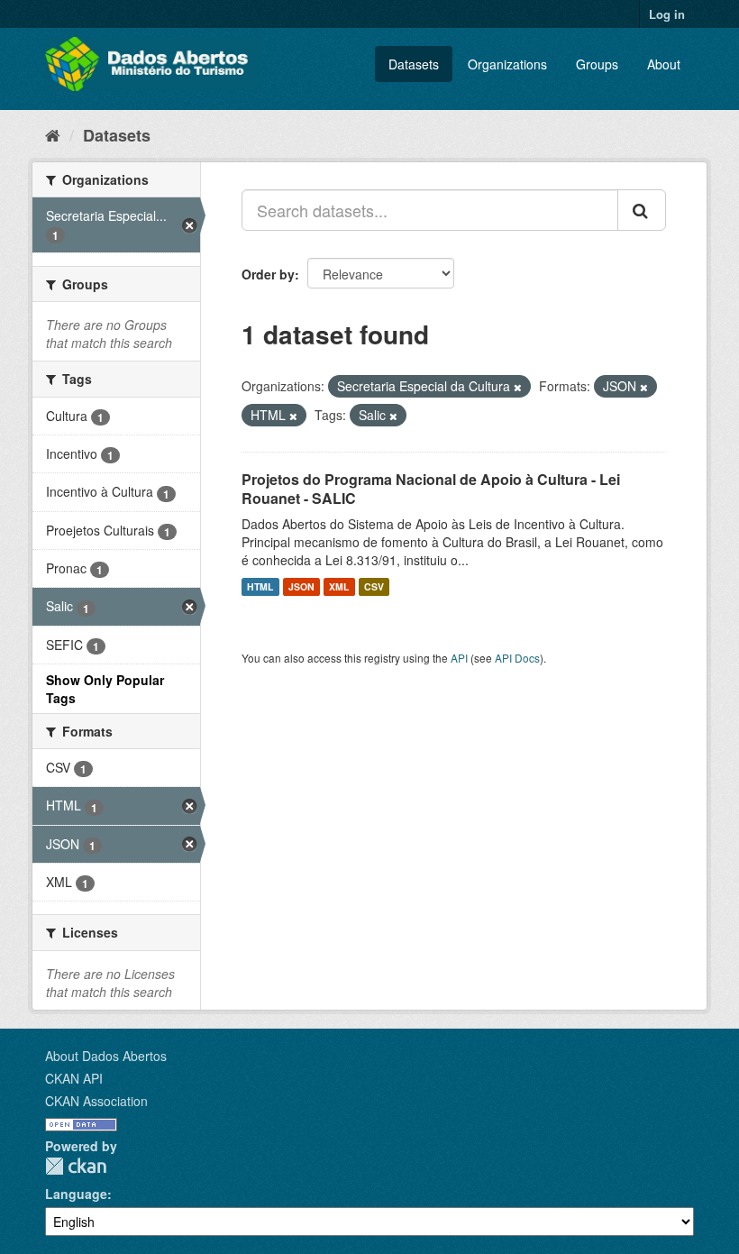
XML (339, 586)
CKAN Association (96, 1101)
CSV (374, 586)
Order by (268, 274)
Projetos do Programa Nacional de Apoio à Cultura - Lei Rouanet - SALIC (431, 488)
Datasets (413, 64)
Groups (597, 64)
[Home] (52, 134)
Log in (667, 14)
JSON (301, 586)
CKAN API (74, 1078)
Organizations (507, 64)
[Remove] (518, 387)
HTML (260, 586)
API (459, 657)
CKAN (75, 1166)
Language (76, 1194)
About (663, 64)
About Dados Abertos (106, 1056)
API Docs (517, 657)
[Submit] (641, 210)
